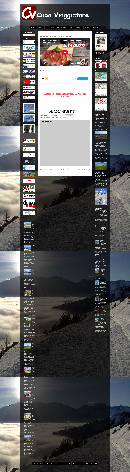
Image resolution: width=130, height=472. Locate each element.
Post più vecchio (84, 169)
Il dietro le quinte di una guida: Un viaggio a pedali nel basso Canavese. (100, 144)
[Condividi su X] (69, 115)
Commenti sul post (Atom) (52, 173)
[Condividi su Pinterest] (72, 115)
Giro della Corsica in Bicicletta (33, 273)
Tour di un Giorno (50, 117)
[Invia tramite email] (65, 115)
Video (66, 117)
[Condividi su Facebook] (70, 115)
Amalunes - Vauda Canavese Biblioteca (100, 53)
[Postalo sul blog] (67, 115)
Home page (65, 169)
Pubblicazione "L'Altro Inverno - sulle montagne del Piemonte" (100, 174)
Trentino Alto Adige (60, 117)
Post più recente (46, 169)
